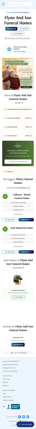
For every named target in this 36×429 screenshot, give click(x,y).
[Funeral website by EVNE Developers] (23, 421)
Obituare (5, 382)
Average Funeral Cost (9, 368)
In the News (6, 379)
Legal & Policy (7, 397)
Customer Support (8, 400)
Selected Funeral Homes (10, 364)
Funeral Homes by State (10, 371)
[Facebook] (19, 416)
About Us (5, 386)
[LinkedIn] (27, 416)
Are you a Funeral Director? (11, 361)
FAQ (4, 393)
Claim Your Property (19, 51)
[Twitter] (23, 416)
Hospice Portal (7, 376)
